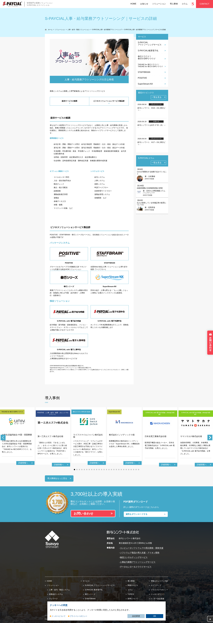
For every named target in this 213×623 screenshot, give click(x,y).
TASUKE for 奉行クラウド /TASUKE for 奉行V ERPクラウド (150, 65)
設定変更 (136, 616)
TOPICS (130, 594)
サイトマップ (155, 585)
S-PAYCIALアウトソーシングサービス (149, 43)
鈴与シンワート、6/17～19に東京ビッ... (151, 143)
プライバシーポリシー (159, 590)
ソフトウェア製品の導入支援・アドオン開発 (139, 553)
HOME (49, 581)
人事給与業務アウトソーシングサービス (137, 562)
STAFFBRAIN (144, 72)
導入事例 (130, 581)
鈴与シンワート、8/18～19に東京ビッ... (151, 109)
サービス (86, 581)
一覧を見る (156, 97)
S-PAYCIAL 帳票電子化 (148, 51)
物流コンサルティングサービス (134, 557)
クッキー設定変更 (157, 599)
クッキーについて (58, 616)
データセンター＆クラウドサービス (135, 567)
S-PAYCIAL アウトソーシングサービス (99, 585)
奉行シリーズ (89, 594)
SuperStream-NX (145, 84)
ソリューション (52, 585)
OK (154, 616)
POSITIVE (142, 78)
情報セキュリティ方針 (159, 581)
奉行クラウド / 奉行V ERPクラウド (147, 57)
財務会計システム (56, 594)
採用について (132, 599)
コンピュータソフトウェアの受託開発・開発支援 (141, 548)
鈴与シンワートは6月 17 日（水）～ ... (152, 126)
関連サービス (132, 585)
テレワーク (53, 599)
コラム (130, 590)
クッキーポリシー (157, 594)
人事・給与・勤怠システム (59, 590)
